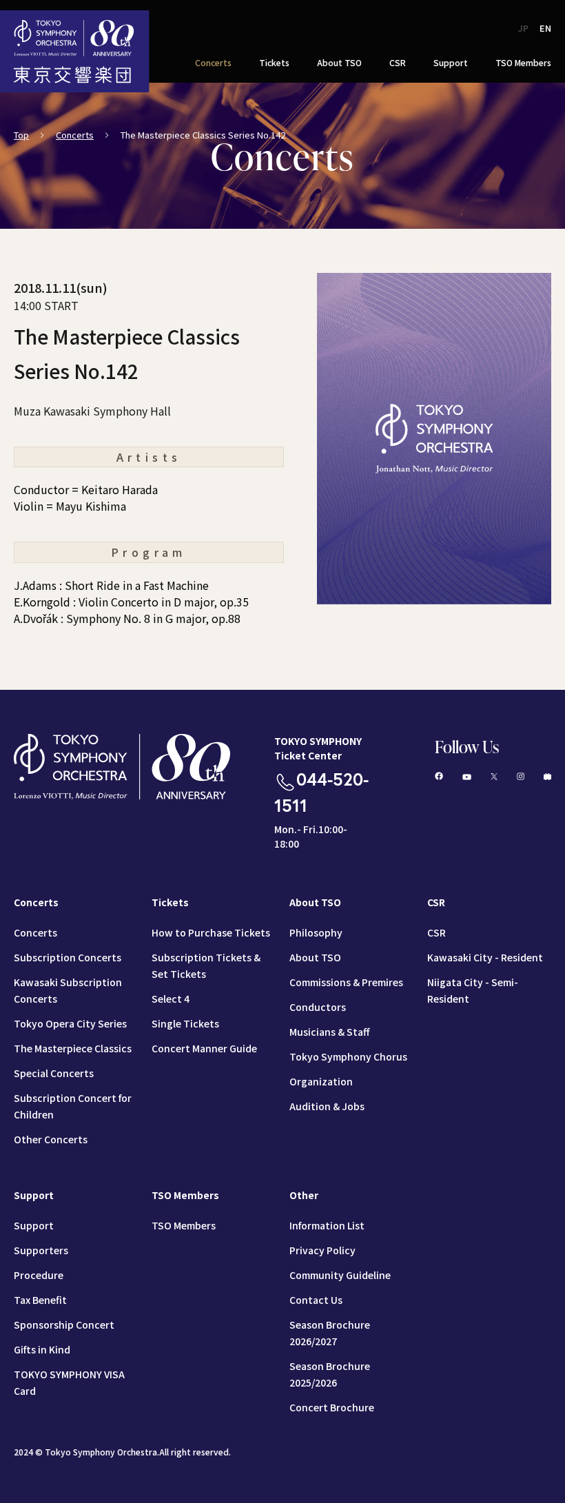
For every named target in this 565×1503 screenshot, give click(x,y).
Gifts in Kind (42, 1349)
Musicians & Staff (329, 1032)
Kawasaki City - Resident (485, 957)
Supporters (41, 1250)
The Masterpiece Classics (73, 1048)
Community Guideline (340, 1275)
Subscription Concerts (67, 957)
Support (34, 1225)
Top (21, 134)
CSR (436, 932)
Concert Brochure (331, 1407)
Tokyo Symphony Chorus (348, 1056)
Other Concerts (51, 1139)
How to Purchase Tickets (211, 932)
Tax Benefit (40, 1300)
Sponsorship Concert (64, 1324)
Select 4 (170, 998)
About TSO (315, 957)
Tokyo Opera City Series (70, 1023)
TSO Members (184, 1225)
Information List (326, 1225)
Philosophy (315, 932)
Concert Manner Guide (204, 1048)
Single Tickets (185, 1023)
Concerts (75, 134)
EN (545, 27)
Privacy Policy (322, 1250)
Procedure (38, 1275)
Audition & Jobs (326, 1106)
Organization (321, 1081)
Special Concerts (54, 1073)
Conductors (317, 1007)
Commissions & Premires (346, 982)
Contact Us (315, 1300)
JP (523, 27)
